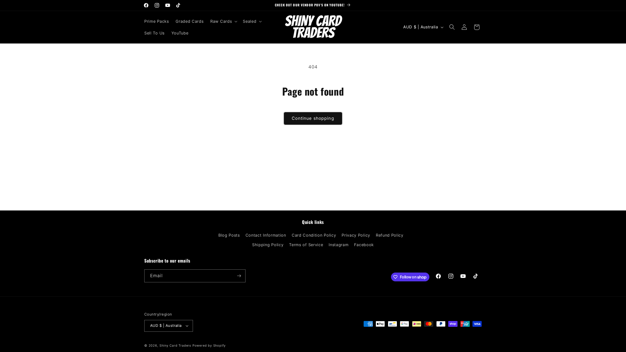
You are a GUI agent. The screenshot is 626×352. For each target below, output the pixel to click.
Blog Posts (229, 235)
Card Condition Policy (314, 235)
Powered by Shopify (209, 345)
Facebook (364, 244)
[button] (223, 21)
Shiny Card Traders (175, 345)
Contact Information (266, 235)
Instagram (338, 244)
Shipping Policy (267, 244)
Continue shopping (313, 118)
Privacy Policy (356, 235)
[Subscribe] (239, 276)
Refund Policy (389, 235)
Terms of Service (306, 244)
